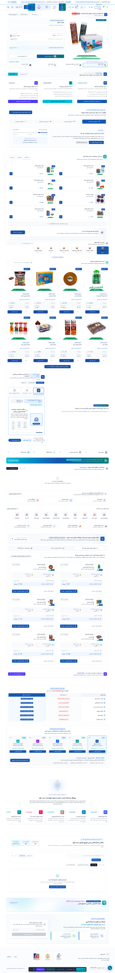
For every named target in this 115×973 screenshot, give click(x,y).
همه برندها (93, 865)
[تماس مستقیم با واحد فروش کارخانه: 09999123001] (34, 969)
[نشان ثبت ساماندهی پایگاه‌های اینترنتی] (47, 957)
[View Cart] (8, 7)
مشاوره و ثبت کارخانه (17, 232)
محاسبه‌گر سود (32, 382)
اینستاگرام (9, 957)
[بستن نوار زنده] (6, 2)
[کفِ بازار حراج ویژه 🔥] (76, 7)
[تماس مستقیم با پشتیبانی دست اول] (110, 968)
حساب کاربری (27, 7)
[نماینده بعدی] (15, 855)
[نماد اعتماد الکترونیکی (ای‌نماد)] (58, 957)
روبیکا (15, 957)
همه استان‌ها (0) (96, 860)
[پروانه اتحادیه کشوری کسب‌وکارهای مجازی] (36, 957)
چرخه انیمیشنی (40, 382)
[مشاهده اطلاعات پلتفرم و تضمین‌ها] (107, 7)
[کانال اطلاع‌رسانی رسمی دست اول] (12, 7)
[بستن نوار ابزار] (30, 969)
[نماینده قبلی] (12, 855)
